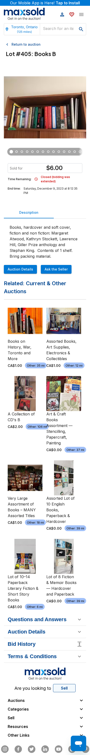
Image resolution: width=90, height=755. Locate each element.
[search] (81, 29)
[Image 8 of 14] (48, 152)
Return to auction (26, 44)
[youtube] (58, 749)
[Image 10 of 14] (59, 152)
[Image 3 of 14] (22, 152)
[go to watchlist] (72, 14)
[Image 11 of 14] (64, 152)
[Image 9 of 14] (53, 152)
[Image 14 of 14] (80, 152)
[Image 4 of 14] (27, 152)
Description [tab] (28, 212)
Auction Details (20, 269)
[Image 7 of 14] (43, 152)
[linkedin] (45, 749)
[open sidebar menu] (81, 14)
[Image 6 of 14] (37, 152)
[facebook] (18, 749)
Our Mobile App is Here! (45, 2)
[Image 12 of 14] (69, 152)
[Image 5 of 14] (32, 152)
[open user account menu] (62, 14)
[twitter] (31, 749)
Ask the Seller (56, 269)
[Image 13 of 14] (74, 152)
